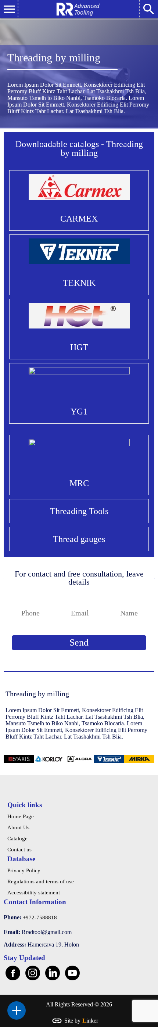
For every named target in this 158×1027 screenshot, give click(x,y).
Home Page (20, 816)
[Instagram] (32, 973)
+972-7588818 (40, 917)
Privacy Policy (23, 870)
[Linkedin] (52, 973)
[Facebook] (13, 973)
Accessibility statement (33, 892)
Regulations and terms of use (40, 881)
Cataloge (17, 838)
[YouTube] (72, 973)
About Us (18, 827)
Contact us (19, 849)
